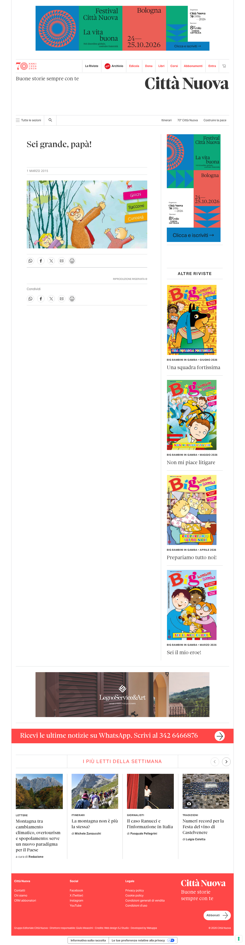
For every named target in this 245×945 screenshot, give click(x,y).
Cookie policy (134, 895)
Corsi (174, 66)
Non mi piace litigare (191, 463)
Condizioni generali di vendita (145, 900)
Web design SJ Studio (116, 928)
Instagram (76, 900)
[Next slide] (226, 761)
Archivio (117, 66)
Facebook (76, 890)
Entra (212, 66)
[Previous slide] (215, 761)
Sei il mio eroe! (184, 653)
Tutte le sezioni (31, 120)
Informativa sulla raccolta (88, 940)
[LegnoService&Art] (122, 694)
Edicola (134, 66)
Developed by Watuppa (144, 928)
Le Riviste (91, 66)
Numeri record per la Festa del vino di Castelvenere (203, 827)
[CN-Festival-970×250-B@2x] (122, 28)
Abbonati (213, 915)
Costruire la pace (215, 120)
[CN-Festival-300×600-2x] (194, 188)
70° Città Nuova (187, 120)
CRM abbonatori (25, 900)
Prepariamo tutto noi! (192, 558)
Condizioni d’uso (136, 905)
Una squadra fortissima (193, 368)
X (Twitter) (76, 895)
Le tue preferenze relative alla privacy (138, 940)
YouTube (75, 905)
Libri (161, 66)
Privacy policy (134, 890)
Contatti (19, 890)
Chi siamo (20, 895)
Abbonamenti (193, 66)
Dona (148, 66)
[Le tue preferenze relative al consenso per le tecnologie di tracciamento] (238, 938)
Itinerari (166, 120)
